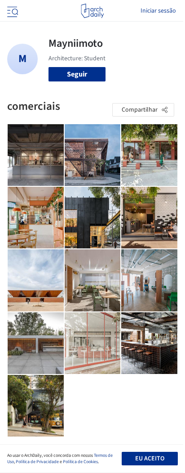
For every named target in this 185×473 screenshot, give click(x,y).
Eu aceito (149, 458)
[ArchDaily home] (92, 11)
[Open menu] (11, 11)
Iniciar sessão (158, 11)
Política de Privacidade (37, 462)
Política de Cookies (80, 462)
